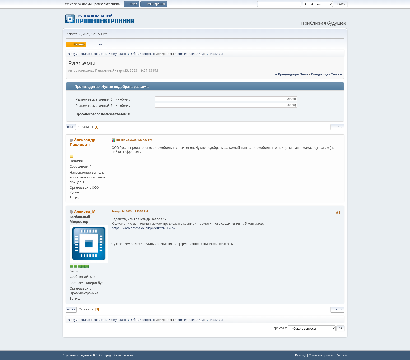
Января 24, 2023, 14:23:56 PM (129, 211)
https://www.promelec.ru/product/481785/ (143, 228)
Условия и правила (321, 355)
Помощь (300, 355)
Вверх (71, 309)
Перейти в (278, 328)
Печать (337, 127)
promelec (181, 54)
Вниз (71, 127)
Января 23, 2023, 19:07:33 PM (134, 139)
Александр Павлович (82, 142)
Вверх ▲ (341, 355)
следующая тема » (326, 74)
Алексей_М (196, 54)
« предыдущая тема (291, 74)
